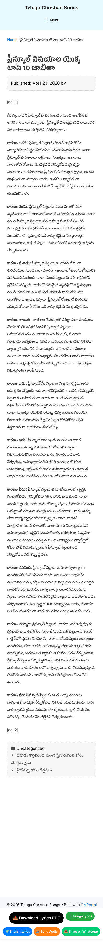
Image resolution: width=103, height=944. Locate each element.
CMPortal (89, 904)
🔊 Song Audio (47, 931)
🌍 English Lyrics (17, 931)
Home (12, 40)
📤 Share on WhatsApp (81, 931)
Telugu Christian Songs (51, 7)
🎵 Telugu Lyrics (80, 916)
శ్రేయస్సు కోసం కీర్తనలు (34, 770)
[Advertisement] (51, 840)
